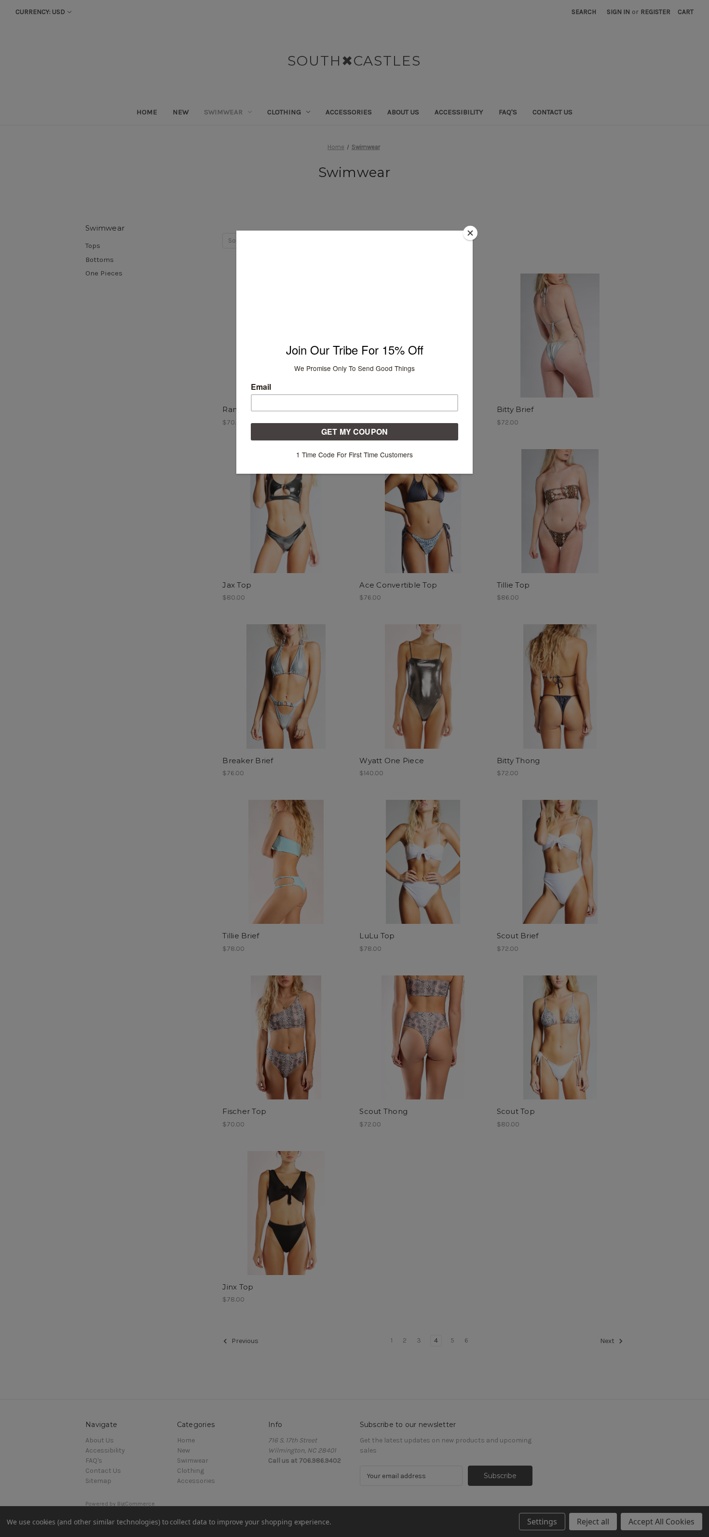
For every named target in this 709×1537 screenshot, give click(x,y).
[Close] (470, 233)
